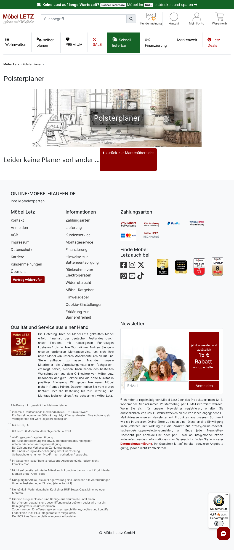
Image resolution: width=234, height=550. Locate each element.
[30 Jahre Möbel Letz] (21, 343)
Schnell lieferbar (121, 43)
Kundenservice (78, 235)
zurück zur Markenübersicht (129, 152)
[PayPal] (177, 224)
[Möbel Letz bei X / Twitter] (141, 264)
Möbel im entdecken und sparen (118, 4)
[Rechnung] (154, 235)
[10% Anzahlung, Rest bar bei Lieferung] (154, 224)
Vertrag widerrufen (28, 280)
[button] (173, 19)
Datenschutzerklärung (136, 443)
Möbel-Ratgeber (80, 289)
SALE (97, 44)
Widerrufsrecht (78, 282)
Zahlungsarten (78, 220)
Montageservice (79, 242)
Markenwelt (187, 40)
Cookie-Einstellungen (84, 304)
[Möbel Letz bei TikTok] (140, 275)
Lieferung (74, 227)
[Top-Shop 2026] (199, 267)
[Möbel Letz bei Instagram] (132, 264)
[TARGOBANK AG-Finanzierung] (200, 224)
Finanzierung (77, 249)
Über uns (18, 271)
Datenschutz (21, 249)
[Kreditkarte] (131, 235)
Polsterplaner (32, 64)
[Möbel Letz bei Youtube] (132, 275)
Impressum (20, 242)
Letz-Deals (214, 43)
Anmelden (19, 227)
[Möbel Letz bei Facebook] (123, 264)
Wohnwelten (15, 44)
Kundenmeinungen (26, 264)
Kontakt (17, 220)
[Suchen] (131, 18)
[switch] (218, 523)
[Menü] (226, 495)
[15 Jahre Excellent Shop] (162, 267)
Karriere (17, 257)
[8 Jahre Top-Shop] (217, 267)
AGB (14, 235)
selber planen (45, 43)
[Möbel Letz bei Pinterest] (123, 275)
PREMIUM (74, 44)
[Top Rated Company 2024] (181, 267)
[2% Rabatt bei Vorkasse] (131, 224)
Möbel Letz (11, 64)
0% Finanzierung (156, 43)
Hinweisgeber (77, 297)
